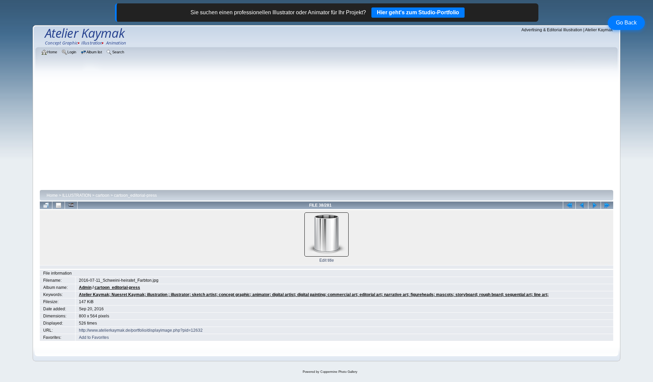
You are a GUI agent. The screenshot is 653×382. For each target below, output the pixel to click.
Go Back (626, 22)
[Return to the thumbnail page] (46, 205)
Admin (85, 287)
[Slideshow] (71, 205)
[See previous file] (582, 205)
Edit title (326, 260)
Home (52, 195)
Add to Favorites (94, 337)
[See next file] (594, 205)
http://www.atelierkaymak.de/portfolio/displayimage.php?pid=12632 (141, 330)
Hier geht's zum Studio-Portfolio (418, 12)
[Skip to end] (607, 205)
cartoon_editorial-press (135, 195)
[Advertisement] (326, 136)
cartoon (103, 195)
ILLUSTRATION (76, 195)
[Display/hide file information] (58, 205)
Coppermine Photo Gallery (338, 372)
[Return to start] (569, 205)
